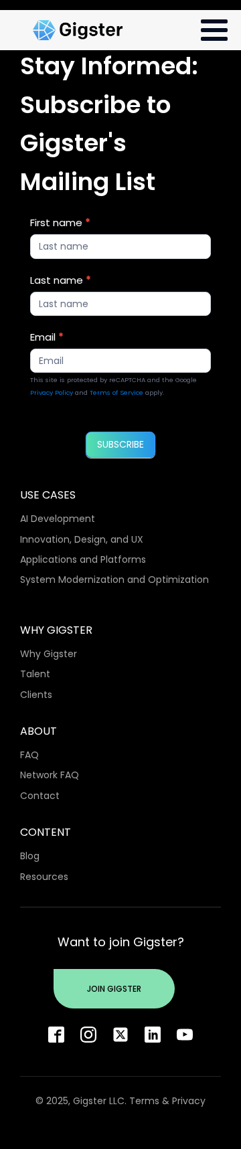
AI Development (57, 518)
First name (60, 222)
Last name (60, 280)
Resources (44, 876)
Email (47, 337)
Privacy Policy (51, 392)
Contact (40, 795)
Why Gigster (48, 653)
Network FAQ (49, 775)
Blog (29, 856)
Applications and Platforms (83, 559)
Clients (36, 694)
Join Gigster (114, 988)
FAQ (29, 755)
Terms (144, 1101)
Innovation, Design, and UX (81, 539)
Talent (35, 674)
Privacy (189, 1101)
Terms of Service (116, 392)
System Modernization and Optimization (114, 579)
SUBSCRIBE (120, 444)
